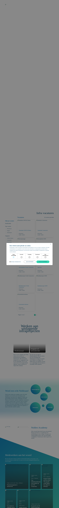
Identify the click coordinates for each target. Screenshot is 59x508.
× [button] (50, 244)
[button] (15, 261)
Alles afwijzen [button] (29, 261)
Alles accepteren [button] (43, 261)
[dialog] (29, 254)
